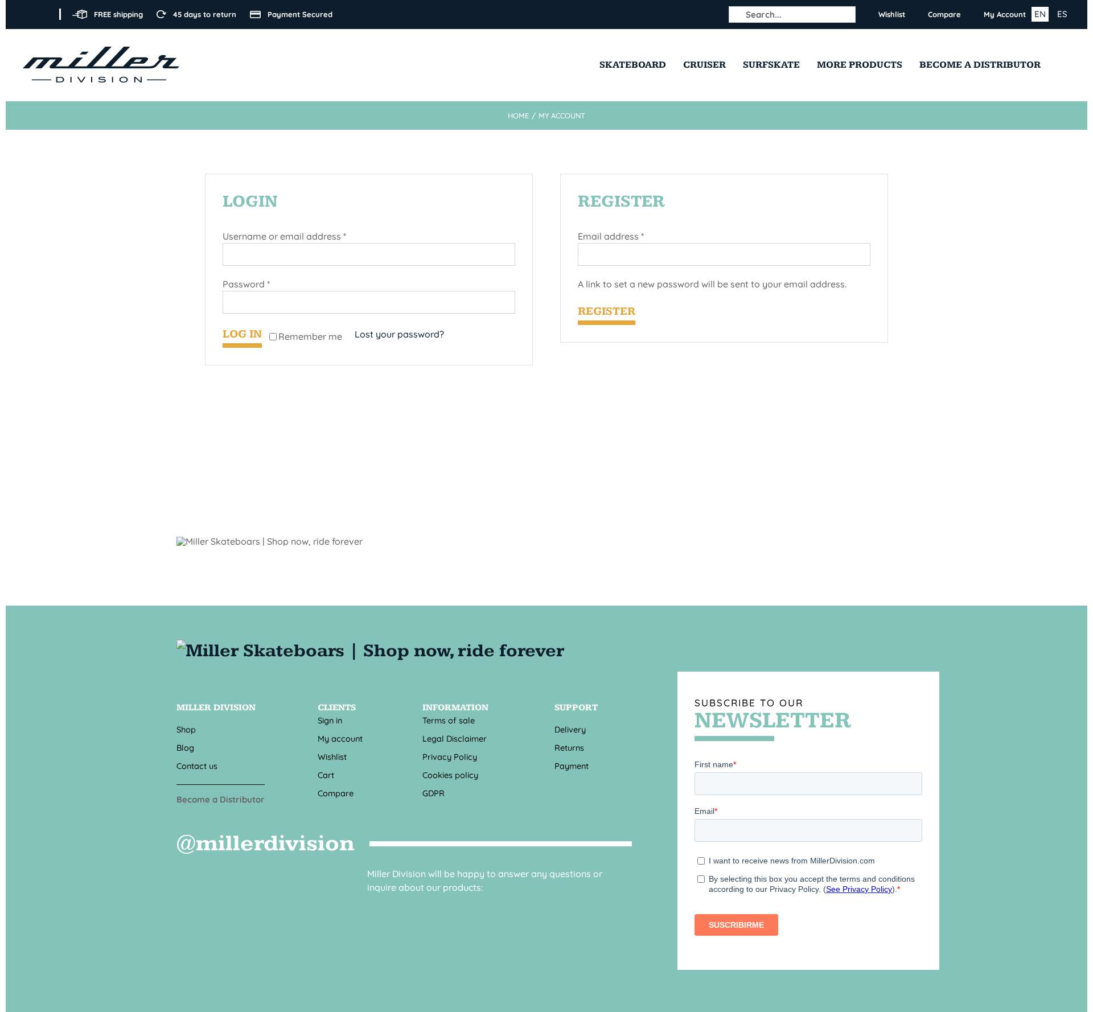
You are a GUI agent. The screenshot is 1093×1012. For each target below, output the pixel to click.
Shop (186, 729)
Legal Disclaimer (454, 738)
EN (1040, 14)
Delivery (570, 729)
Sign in (330, 720)
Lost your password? (399, 334)
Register (606, 311)
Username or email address (284, 236)
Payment (571, 765)
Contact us (196, 765)
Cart (326, 775)
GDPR (433, 793)
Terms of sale (448, 720)
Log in (242, 334)
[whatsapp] (425, 907)
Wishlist (332, 756)
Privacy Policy (449, 756)
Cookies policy (450, 775)
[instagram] (44, 14)
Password (246, 284)
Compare (336, 793)
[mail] (395, 907)
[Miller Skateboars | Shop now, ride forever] (373, 651)
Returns (569, 747)
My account (340, 738)
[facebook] (26, 14)
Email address (611, 236)
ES (1062, 14)
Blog (185, 747)
